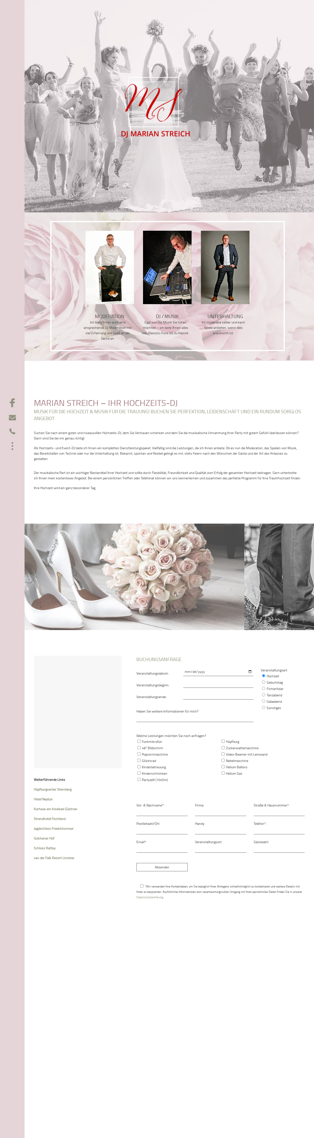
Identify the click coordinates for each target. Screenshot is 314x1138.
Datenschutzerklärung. (150, 897)
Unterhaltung (225, 316)
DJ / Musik (167, 316)
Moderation (109, 316)
